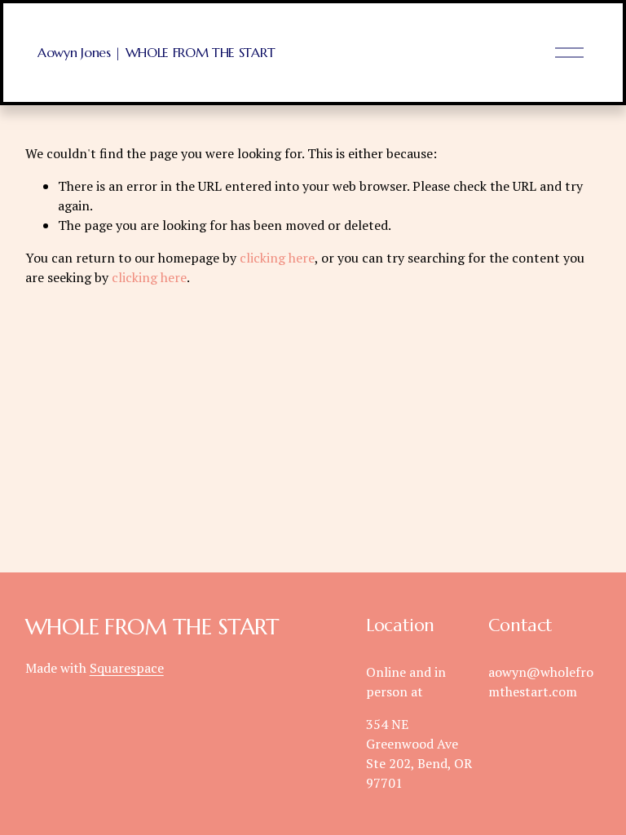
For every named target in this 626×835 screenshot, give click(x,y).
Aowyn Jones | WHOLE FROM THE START (156, 52)
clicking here (277, 258)
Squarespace (127, 668)
